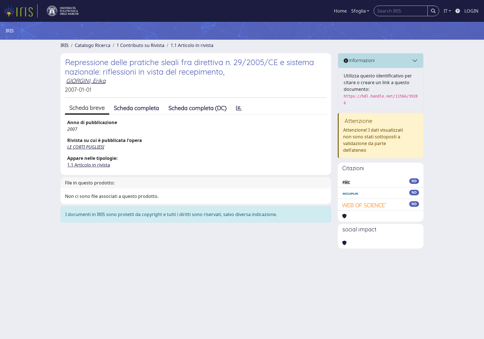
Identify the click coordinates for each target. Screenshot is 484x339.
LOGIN (471, 11)
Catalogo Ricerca (92, 45)
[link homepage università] (62, 11)
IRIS (65, 45)
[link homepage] (20, 11)
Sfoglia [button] (358, 11)
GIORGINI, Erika (86, 80)
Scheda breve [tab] (87, 107)
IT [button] (446, 11)
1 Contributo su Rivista (140, 45)
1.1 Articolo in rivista (192, 45)
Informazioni (361, 60)
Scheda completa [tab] (136, 108)
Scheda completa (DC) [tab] (198, 108)
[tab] (238, 108)
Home (340, 11)
